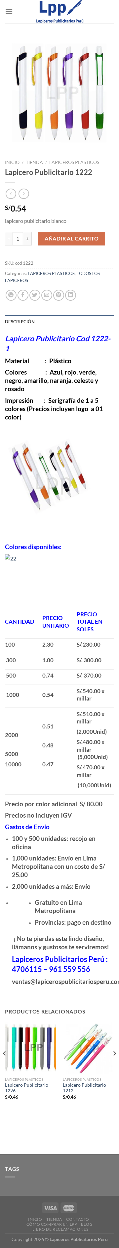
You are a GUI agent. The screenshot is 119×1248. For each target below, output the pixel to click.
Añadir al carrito (72, 238)
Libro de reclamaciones (60, 1229)
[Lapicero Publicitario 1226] (30, 1048)
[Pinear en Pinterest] (58, 295)
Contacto (77, 1219)
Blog (87, 1224)
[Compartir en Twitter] (34, 295)
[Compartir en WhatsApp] (11, 295)
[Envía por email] (46, 295)
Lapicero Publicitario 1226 (26, 1088)
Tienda (34, 162)
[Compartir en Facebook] (23, 295)
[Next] (114, 1066)
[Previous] (4, 1066)
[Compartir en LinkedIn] (70, 295)
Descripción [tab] (20, 321)
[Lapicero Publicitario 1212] (88, 1048)
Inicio (12, 162)
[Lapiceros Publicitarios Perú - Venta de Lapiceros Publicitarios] (59, 11)
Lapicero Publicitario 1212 (84, 1088)
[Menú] (9, 11)
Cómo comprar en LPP (51, 1224)
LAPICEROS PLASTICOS (74, 162)
